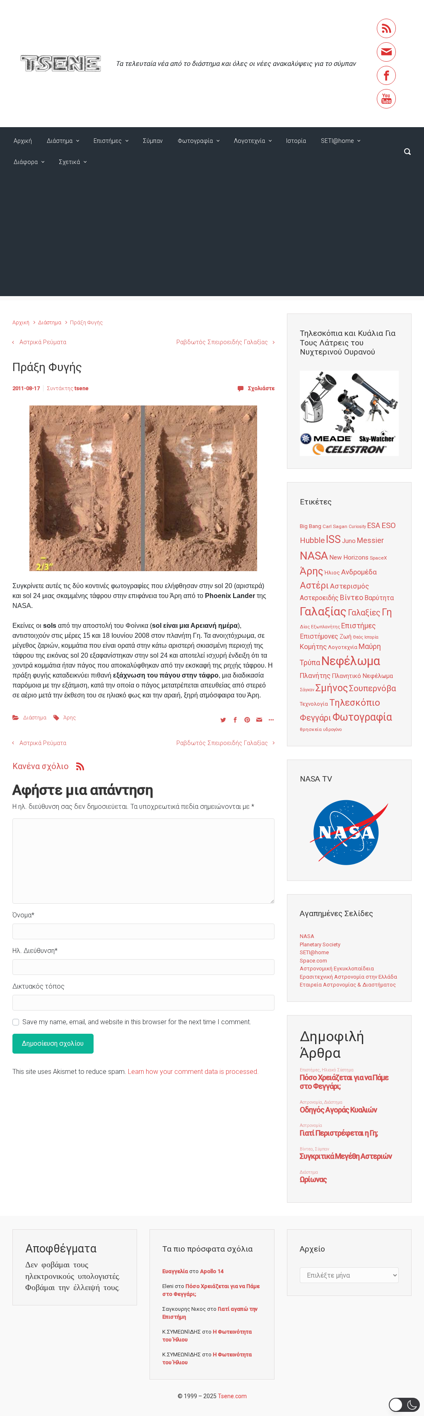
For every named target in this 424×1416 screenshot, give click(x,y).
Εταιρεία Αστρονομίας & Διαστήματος (348, 985)
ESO (388, 525)
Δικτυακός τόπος (38, 986)
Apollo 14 (211, 1271)
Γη (387, 612)
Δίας (305, 627)
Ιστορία (296, 140)
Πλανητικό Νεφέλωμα (362, 676)
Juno (349, 541)
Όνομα (23, 915)
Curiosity (357, 526)
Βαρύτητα (379, 598)
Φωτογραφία (195, 140)
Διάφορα (26, 162)
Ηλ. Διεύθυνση (35, 951)
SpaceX (378, 558)
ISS (333, 539)
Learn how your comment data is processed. (193, 1072)
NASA (314, 555)
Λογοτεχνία (249, 140)
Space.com (313, 961)
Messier (370, 540)
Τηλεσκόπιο (354, 702)
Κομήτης (313, 646)
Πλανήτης (315, 675)
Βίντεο (351, 597)
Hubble (312, 540)
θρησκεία (311, 729)
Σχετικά (69, 162)
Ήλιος (332, 572)
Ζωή (346, 636)
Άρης (69, 717)
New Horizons (349, 557)
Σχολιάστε (261, 388)
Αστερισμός (349, 586)
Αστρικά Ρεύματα (42, 342)
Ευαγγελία (175, 1271)
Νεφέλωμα (350, 661)
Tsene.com (232, 1396)
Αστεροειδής (319, 598)
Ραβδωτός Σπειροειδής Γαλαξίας (222, 342)
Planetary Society (320, 944)
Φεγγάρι (315, 718)
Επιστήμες (108, 140)
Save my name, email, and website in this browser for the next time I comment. (136, 1022)
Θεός (358, 637)
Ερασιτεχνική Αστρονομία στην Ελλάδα (348, 977)
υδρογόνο (332, 729)
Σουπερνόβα (372, 688)
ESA (373, 525)
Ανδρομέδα (359, 572)
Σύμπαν (153, 140)
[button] (404, 1405)
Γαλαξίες (364, 613)
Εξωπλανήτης (325, 627)
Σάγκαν (307, 689)
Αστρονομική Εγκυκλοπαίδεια (337, 968)
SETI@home (337, 140)
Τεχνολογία (314, 704)
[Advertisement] (212, 238)
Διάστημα (59, 140)
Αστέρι (314, 585)
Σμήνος (332, 688)
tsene (82, 388)
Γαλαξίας (323, 611)
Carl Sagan (335, 526)
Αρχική (23, 140)
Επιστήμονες (319, 636)
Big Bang (310, 526)
